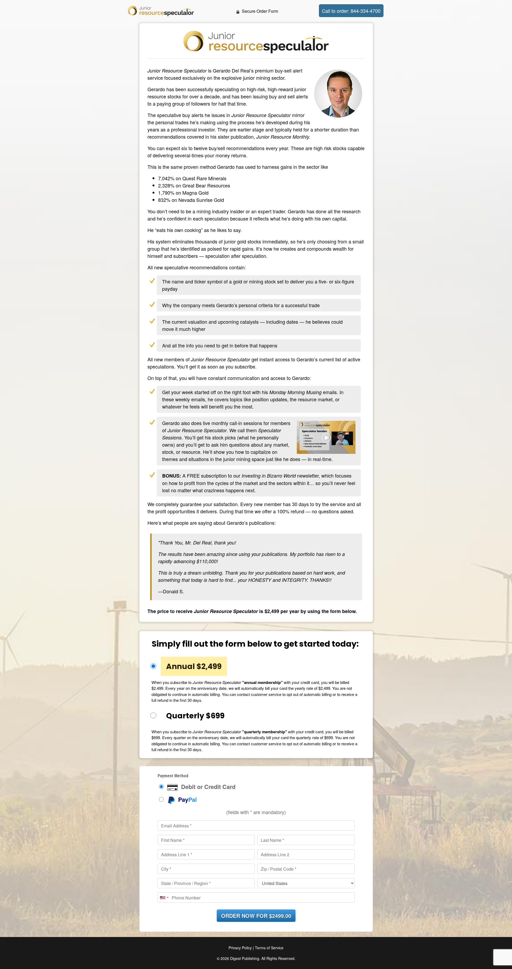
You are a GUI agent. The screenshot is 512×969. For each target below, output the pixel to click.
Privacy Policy (240, 947)
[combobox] (164, 897)
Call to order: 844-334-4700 (351, 10)
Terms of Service (269, 947)
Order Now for (256, 915)
